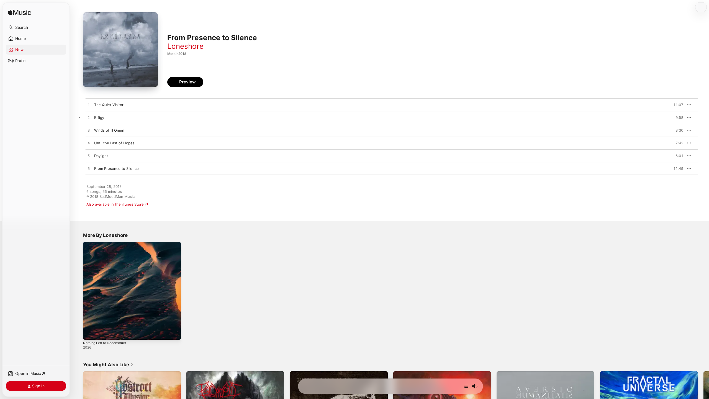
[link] (108, 365)
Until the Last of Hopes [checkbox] (114, 143)
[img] (19, 12)
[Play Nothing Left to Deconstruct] (90, 333)
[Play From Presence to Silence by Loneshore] (88, 168)
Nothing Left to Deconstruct (107, 244)
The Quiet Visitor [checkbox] (109, 105)
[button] (36, 27)
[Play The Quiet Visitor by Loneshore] (88, 105)
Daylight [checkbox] (101, 156)
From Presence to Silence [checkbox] (116, 168)
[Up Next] (466, 386)
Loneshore (185, 46)
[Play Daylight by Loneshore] (88, 156)
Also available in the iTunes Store (115, 204)
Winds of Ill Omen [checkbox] (109, 130)
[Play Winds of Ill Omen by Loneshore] (88, 130)
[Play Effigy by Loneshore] (88, 117)
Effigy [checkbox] (99, 117)
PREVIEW (677, 104)
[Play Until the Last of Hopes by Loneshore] (88, 143)
